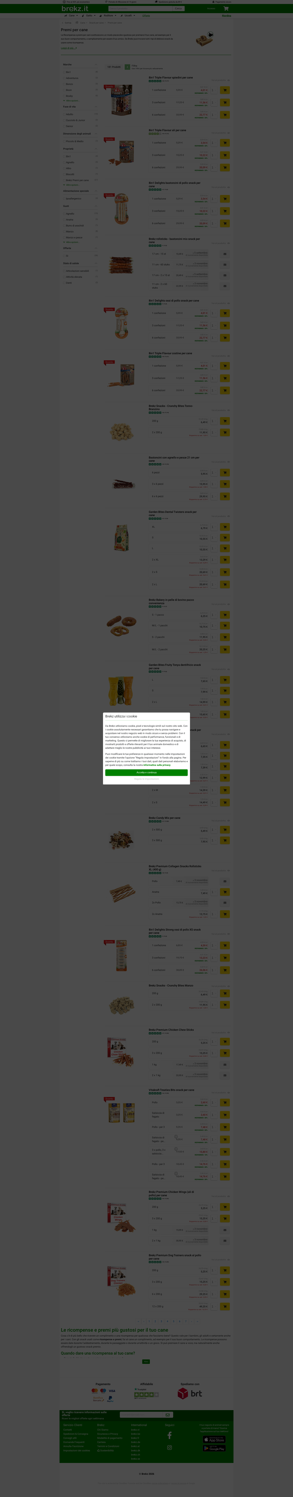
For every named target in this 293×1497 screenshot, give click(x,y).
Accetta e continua (147, 772)
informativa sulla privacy (156, 765)
